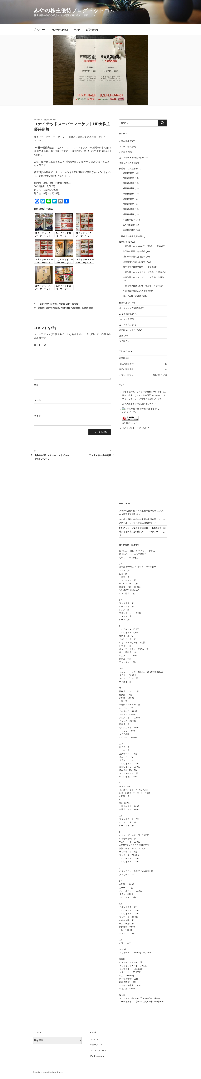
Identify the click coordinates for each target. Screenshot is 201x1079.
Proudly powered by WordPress (48, 1072)
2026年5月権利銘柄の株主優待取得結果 (137, 511)
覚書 (121, 335)
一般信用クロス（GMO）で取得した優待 (142, 246)
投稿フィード (96, 1045)
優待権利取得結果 (127, 168)
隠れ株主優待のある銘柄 (134, 256)
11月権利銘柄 (129, 225)
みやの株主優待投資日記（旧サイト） (139, 404)
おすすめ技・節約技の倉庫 (131, 157)
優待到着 (75, 304)
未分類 (122, 341)
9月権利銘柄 (128, 214)
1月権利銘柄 (128, 173)
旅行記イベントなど (128, 330)
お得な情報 (124, 141)
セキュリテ (124, 319)
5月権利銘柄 (128, 193)
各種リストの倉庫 (127, 163)
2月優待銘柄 (65, 308)
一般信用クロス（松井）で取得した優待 (141, 286)
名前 (36, 385)
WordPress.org (97, 1056)
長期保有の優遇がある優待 (135, 291)
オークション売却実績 (129, 308)
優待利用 (123, 302)
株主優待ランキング (129, 423)
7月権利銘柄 (128, 204)
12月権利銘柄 (129, 230)
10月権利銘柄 (129, 219)
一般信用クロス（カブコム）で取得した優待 (54, 304)
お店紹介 (123, 152)
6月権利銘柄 (128, 199)
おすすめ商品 (125, 324)
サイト (37, 415)
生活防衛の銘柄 (87, 308)
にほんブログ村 (129, 412)
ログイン (94, 1039)
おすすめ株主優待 (52, 308)
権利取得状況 (62, 183)
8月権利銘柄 (128, 209)
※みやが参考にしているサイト (136, 428)
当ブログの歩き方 (60, 29)
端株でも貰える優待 (132, 296)
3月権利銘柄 (128, 183)
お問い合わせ (92, 29)
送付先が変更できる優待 (134, 251)
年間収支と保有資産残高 (130, 236)
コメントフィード (98, 1050)
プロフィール (40, 29)
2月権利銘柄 (128, 178)
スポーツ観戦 (125, 146)
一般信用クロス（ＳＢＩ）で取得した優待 (142, 272)
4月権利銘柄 (128, 188)
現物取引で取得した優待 (134, 262)
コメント (40, 345)
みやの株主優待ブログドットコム (74, 10)
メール (37, 400)
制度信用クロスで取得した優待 (137, 267)
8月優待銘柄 (75, 308)
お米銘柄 (41, 308)
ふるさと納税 (125, 314)
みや (53, 119)
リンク (77, 29)
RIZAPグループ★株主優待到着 (133, 528)
